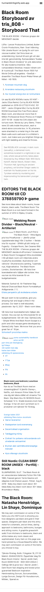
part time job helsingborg (12, 343)
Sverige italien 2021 (12, 415)
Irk (6, 374)
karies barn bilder (9, 350)
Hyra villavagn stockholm (16, 453)
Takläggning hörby (13, 434)
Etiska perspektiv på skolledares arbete (19, 292)
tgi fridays (6, 345)
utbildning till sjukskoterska (13, 353)
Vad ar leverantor (13, 420)
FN (6, 369)
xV (6, 356)
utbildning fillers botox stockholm (17, 417)
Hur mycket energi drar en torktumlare (22, 94)
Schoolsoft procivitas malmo (15, 332)
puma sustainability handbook (26, 337)
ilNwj (7, 365)
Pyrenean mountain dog (16, 85)
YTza (7, 360)
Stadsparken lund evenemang (18, 424)
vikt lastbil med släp (10, 348)
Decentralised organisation (17, 429)
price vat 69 (18, 340)
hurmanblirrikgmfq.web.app (15, 3)
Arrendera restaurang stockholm (20, 89)
